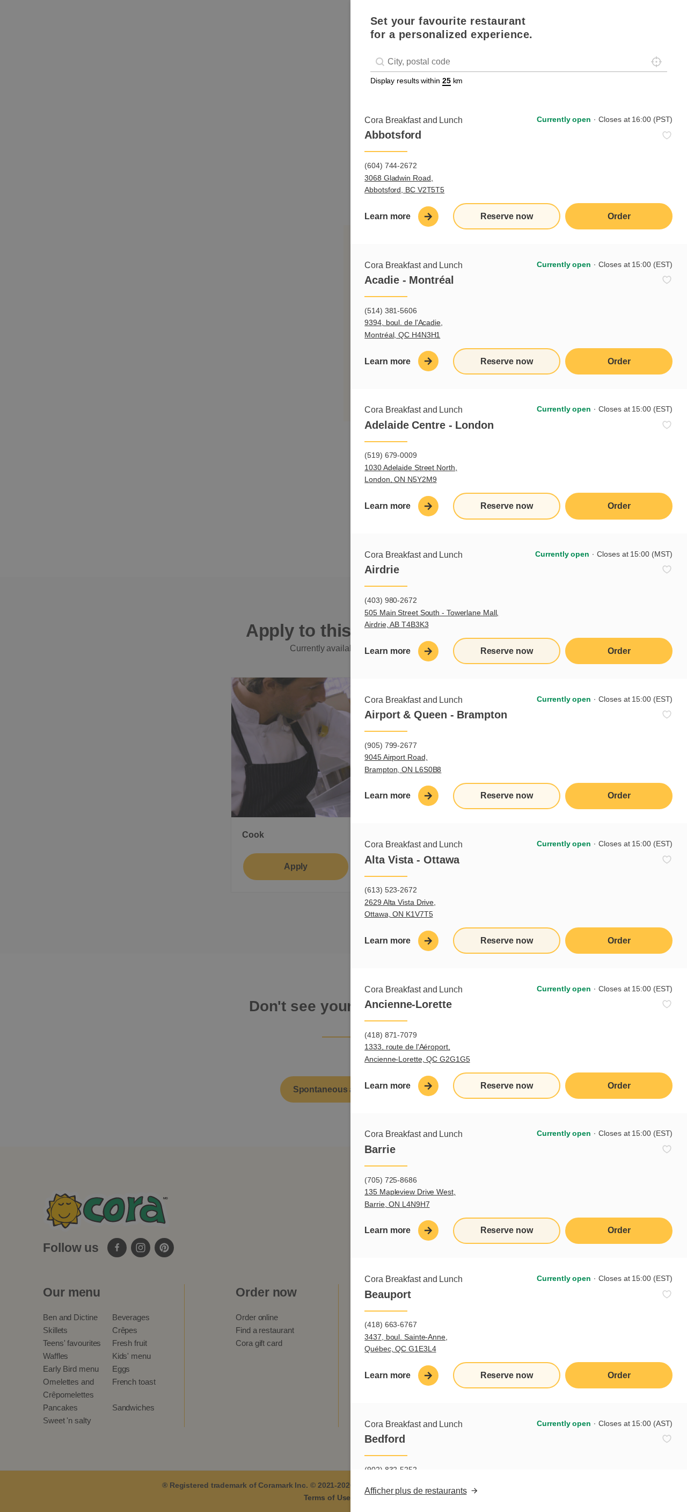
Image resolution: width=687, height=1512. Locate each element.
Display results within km (416, 80)
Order (619, 216)
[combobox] (518, 62)
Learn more (387, 216)
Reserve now (506, 216)
